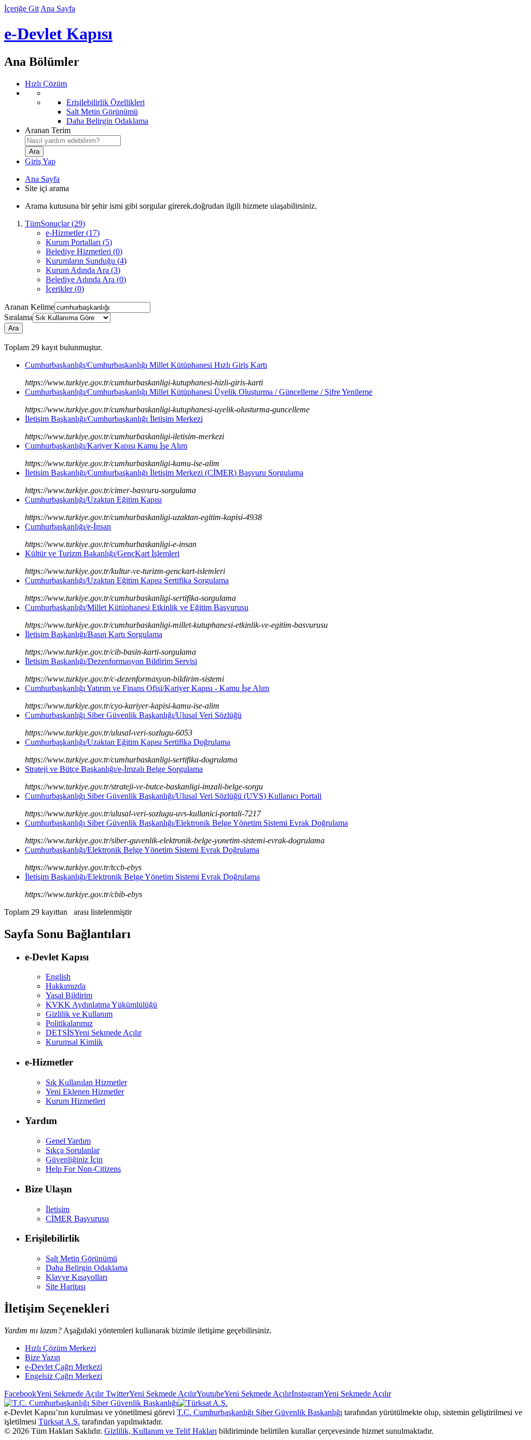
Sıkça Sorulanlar (73, 1150)
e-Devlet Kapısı (58, 33)
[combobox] (73, 140)
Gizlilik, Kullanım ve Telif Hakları (160, 1431)
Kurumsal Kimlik (74, 1042)
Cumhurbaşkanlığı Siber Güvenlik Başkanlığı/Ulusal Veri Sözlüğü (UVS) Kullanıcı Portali (173, 795)
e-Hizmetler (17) (73, 232)
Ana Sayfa (57, 8)
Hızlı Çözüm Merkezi (60, 1348)
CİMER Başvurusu (77, 1218)
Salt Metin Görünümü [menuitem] (102, 111)
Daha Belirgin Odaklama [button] (87, 1267)
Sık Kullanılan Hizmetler (86, 1082)
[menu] (276, 107)
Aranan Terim (48, 130)
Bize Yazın (42, 1357)
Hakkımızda (66, 986)
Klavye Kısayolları (76, 1277)
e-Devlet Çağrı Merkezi (63, 1366)
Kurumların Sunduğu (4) (86, 260)
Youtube (244, 1393)
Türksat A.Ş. (59, 1421)
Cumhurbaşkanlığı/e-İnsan (68, 526)
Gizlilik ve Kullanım (79, 1014)
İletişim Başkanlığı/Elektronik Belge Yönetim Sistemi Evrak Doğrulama (142, 876)
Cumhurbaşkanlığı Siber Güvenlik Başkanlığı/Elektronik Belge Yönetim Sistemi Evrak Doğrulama (186, 822)
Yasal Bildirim (69, 995)
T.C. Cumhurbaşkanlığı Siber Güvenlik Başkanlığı (259, 1412)
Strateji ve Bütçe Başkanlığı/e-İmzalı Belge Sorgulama (114, 769)
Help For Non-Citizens (83, 1168)
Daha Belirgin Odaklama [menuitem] (107, 121)
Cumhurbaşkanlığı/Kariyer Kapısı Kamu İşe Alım (106, 445)
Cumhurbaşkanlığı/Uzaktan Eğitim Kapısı (93, 499)
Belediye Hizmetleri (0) (84, 251)
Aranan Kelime (29, 307)
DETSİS (94, 1032)
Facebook (54, 1393)
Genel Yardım (68, 1140)
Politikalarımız (69, 1023)
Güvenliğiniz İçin (74, 1159)
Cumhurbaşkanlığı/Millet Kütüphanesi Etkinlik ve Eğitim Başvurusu (136, 607)
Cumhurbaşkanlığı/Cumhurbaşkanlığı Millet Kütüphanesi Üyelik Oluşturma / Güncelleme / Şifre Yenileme (198, 391)
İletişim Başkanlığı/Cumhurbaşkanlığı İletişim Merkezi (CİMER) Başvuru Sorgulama (164, 472)
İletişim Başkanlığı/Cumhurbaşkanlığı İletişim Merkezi (114, 418)
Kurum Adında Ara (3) (83, 270)
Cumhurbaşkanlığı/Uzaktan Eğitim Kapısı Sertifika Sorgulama (127, 580)
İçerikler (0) (65, 288)
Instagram (341, 1393)
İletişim (57, 1209)
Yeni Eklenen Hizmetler (85, 1091)
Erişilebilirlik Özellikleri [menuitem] (105, 102)
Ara (13, 328)
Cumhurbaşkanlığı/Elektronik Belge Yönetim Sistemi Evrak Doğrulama (142, 849)
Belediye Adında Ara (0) (86, 279)
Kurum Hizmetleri (75, 1101)
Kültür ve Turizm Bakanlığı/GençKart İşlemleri (102, 553)
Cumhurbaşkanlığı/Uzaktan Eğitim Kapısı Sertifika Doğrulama (127, 742)
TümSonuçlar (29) (55, 223)
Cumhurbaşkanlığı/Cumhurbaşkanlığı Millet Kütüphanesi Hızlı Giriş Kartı (146, 365)
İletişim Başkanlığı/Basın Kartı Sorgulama (93, 634)
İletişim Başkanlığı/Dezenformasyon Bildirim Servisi (111, 661)
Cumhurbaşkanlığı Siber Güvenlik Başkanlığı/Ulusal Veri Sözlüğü (133, 715)
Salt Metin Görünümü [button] (81, 1258)
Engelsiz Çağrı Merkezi (63, 1376)
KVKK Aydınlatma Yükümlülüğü (101, 1004)
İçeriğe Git (21, 8)
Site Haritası (66, 1286)
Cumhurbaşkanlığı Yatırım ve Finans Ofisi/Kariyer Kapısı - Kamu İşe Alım (147, 688)
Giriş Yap (40, 161)
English (58, 976)
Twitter (150, 1393)
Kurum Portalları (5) (79, 242)
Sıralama (18, 317)
